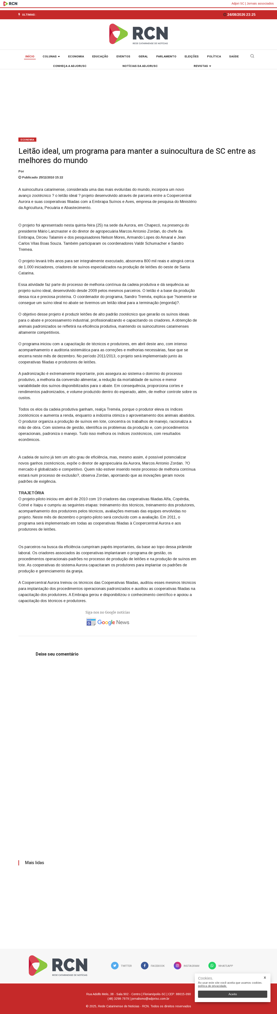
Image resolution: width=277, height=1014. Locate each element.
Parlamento (166, 56)
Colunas (50, 56)
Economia (76, 56)
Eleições (192, 56)
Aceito (233, 994)
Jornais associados (260, 3)
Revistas (201, 66)
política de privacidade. (212, 986)
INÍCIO (29, 56)
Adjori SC (238, 3)
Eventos (123, 56)
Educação (100, 56)
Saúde (234, 56)
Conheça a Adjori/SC (70, 66)
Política (214, 56)
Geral (143, 56)
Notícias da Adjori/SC (140, 66)
